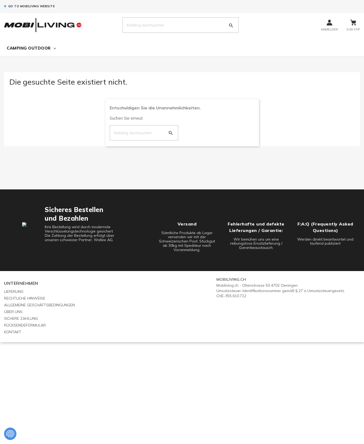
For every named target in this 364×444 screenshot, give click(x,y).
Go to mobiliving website (31, 6)
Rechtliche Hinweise (24, 298)
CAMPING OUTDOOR (29, 48)
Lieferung (13, 291)
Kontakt (12, 331)
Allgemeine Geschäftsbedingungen (39, 305)
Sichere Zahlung (21, 318)
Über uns (13, 311)
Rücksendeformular (25, 325)
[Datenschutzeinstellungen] (10, 434)
